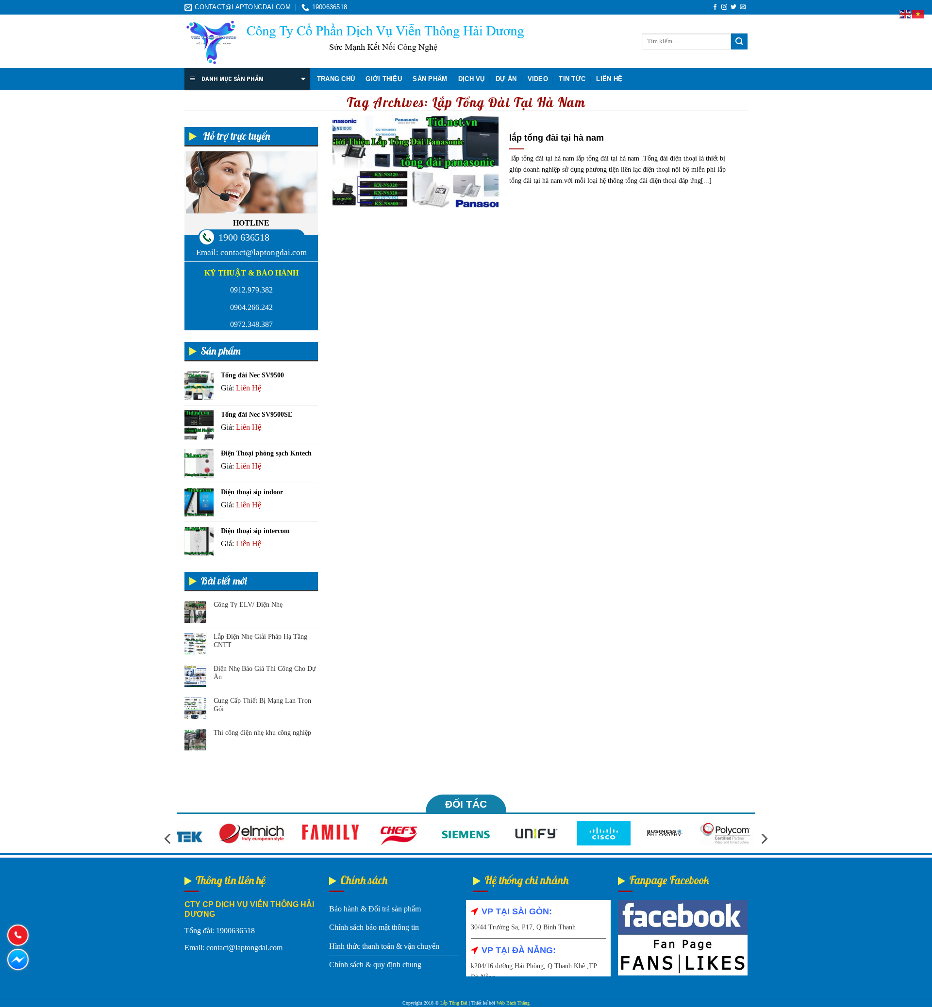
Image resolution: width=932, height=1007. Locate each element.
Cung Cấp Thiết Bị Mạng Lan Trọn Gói (262, 705)
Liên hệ (609, 78)
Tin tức (572, 78)
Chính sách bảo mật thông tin (374, 927)
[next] (763, 838)
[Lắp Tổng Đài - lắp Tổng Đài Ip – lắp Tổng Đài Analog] (354, 41)
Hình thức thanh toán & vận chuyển (384, 946)
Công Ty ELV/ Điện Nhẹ (248, 604)
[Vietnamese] (918, 13)
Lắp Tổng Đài (453, 1003)
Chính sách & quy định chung (375, 964)
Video (538, 78)
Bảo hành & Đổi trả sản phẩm (375, 909)
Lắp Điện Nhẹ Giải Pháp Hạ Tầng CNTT (260, 641)
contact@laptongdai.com (263, 252)
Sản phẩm (430, 78)
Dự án (506, 78)
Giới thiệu (384, 78)
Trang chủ (336, 78)
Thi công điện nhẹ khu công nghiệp (262, 732)
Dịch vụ (471, 78)
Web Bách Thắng (513, 1003)
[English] (905, 13)
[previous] (168, 838)
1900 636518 (243, 237)
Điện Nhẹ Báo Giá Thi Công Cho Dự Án (265, 673)
